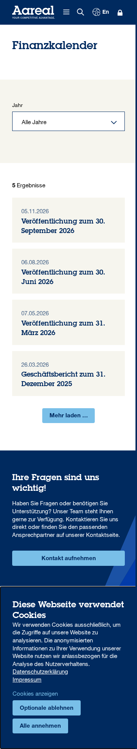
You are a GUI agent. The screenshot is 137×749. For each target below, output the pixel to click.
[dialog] (68, 667)
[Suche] (80, 12)
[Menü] (66, 12)
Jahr (17, 105)
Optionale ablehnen (46, 708)
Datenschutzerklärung (40, 671)
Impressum (27, 679)
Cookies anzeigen (35, 693)
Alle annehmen (40, 726)
